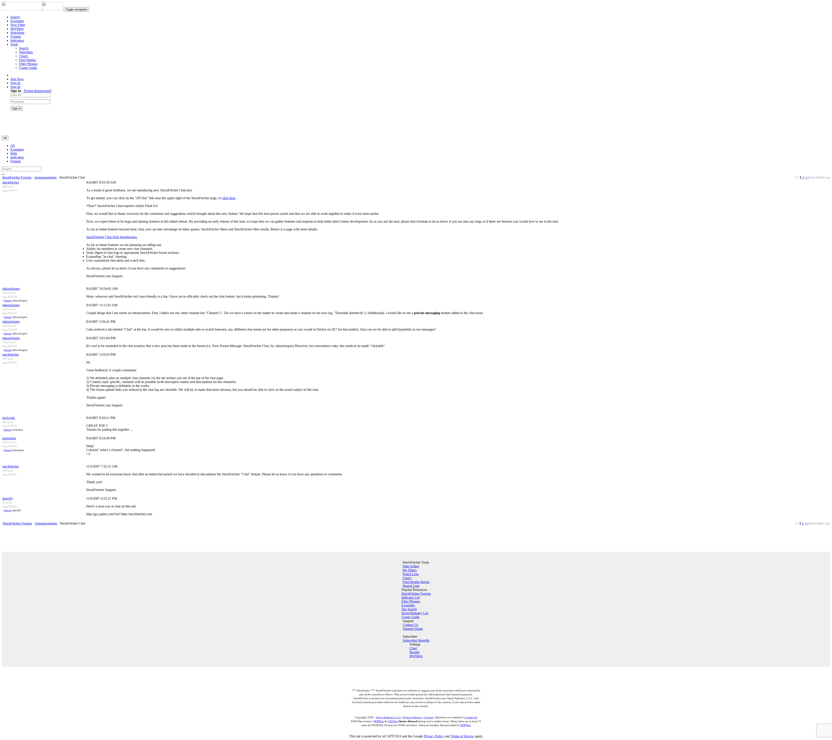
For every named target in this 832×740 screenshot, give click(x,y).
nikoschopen (11, 288)
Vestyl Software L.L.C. (389, 717)
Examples (17, 21)
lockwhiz (8, 418)
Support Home (413, 629)
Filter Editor (411, 566)
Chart (413, 648)
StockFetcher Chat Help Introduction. (112, 237)
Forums (15, 36)
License (428, 717)
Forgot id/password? (38, 91)
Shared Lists (411, 586)
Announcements (45, 177)
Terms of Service (412, 717)
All (12, 145)
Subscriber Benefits (416, 640)
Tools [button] (14, 44)
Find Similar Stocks (416, 582)
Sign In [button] (15, 87)
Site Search (409, 609)
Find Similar (27, 60)
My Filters (410, 570)
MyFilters (17, 29)
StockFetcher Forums (16, 177)
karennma (9, 438)
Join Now (17, 79)
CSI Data (392, 721)
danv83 (7, 498)
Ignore (7, 300)
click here (228, 198)
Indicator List (410, 597)
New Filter (17, 25)
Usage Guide (28, 68)
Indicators (17, 40)
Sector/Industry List (414, 613)
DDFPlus (379, 721)
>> (807, 177)
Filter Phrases (28, 64)
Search (15, 17)
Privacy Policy (434, 736)
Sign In (15, 83)
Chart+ (24, 56)
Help (13, 153)
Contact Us (410, 625)
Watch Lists (411, 574)
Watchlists (17, 32)
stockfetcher (10, 182)
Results (414, 652)
